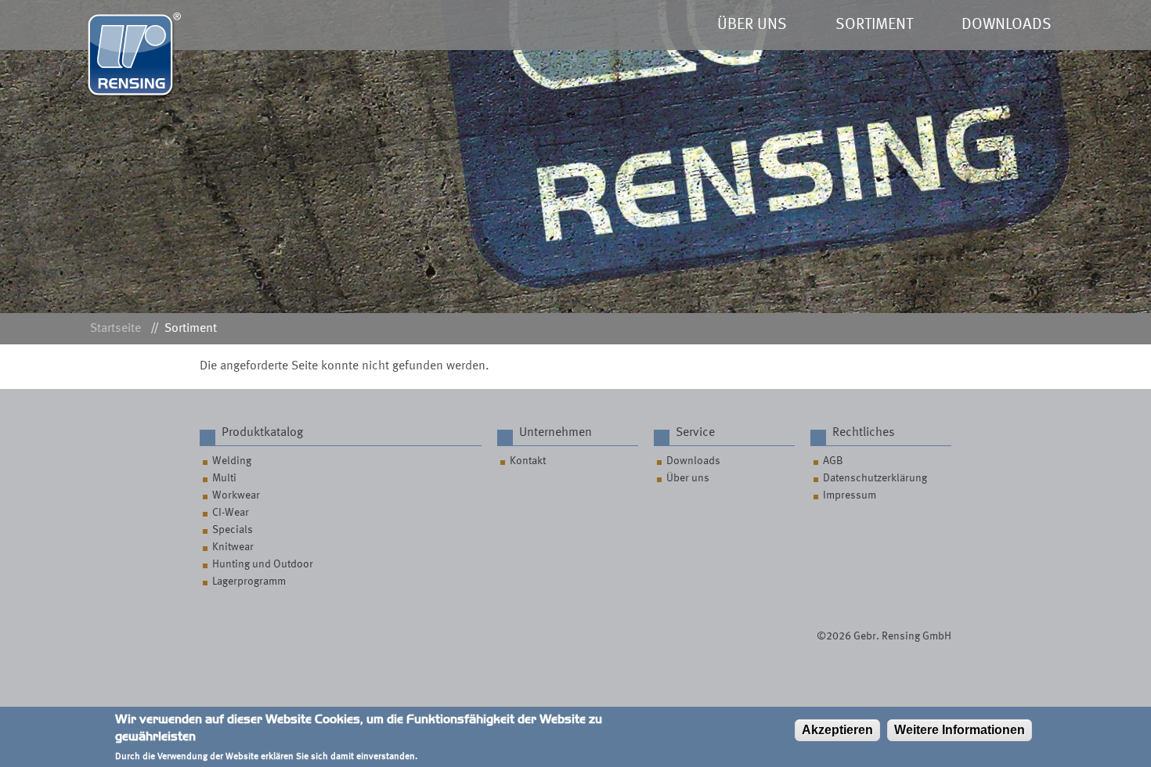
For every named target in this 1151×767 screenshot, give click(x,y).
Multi (224, 478)
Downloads (693, 461)
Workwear (236, 495)
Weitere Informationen (959, 729)
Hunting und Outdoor (262, 564)
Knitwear (233, 547)
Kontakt (528, 461)
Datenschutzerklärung (875, 478)
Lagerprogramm (249, 581)
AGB (833, 461)
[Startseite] (134, 95)
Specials (232, 529)
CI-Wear (230, 512)
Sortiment (190, 328)
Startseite (115, 328)
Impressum (849, 495)
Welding (231, 461)
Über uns (687, 478)
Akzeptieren (837, 729)
